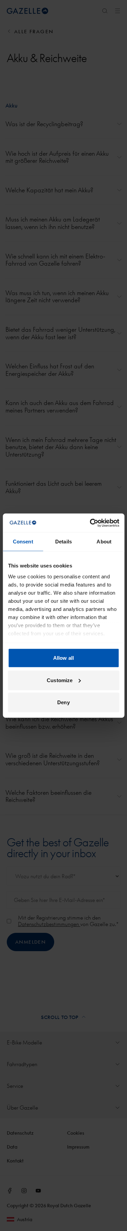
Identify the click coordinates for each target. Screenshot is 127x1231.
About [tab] (104, 541)
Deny (63, 702)
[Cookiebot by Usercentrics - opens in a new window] (90, 522)
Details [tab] (63, 541)
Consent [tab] (23, 541)
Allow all (63, 658)
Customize (59, 680)
